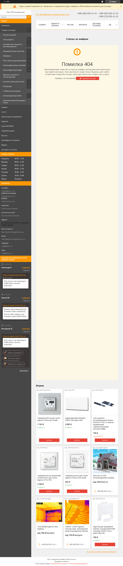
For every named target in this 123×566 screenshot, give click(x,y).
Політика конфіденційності (78, 564)
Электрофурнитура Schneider (14, 65)
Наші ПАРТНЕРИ (7, 126)
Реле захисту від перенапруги (14, 60)
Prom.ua (73, 559)
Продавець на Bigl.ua (61, 561)
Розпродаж (7, 86)
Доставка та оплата (9, 150)
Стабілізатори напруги (11, 91)
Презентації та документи (11, 117)
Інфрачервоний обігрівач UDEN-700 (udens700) (75, 419)
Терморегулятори (89, 78)
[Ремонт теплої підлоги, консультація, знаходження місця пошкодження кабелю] (77, 512)
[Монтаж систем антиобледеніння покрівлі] (105, 461)
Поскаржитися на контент (59, 564)
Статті (3, 112)
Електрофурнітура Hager (12, 70)
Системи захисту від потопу (13, 81)
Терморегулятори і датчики (13, 51)
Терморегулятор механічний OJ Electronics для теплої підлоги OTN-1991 (49, 478)
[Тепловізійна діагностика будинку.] (49, 512)
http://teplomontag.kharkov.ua (12, 232)
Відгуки (4, 145)
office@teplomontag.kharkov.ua (13, 239)
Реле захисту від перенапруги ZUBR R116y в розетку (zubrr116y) (15, 283)
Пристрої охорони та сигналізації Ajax (11, 76)
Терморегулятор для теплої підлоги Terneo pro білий (48, 419)
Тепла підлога (8, 39)
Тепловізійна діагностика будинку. (47, 528)
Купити (49, 440)
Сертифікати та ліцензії (10, 140)
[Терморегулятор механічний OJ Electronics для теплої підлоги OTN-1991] (49, 461)
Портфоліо (5, 25)
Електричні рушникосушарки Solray (14, 101)
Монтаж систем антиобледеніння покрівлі (103, 477)
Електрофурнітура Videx (12, 96)
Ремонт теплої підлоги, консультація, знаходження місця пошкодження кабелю (76, 529)
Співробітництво (7, 131)
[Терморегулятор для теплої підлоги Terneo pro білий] (49, 404)
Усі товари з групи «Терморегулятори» (101, 552)
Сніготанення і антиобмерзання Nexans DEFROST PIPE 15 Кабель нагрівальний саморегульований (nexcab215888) (103, 423)
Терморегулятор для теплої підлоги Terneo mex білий (76, 477)
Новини (4, 107)
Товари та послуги (8, 30)
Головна (42, 25)
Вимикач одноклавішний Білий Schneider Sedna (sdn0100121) (15, 310)
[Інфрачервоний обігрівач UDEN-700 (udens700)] (77, 404)
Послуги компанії (9, 35)
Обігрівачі (7, 56)
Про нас (4, 135)
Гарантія (4, 121)
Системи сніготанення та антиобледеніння (12, 45)
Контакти (83, 25)
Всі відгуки (24, 370)
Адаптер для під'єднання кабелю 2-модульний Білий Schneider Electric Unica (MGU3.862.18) (104, 530)
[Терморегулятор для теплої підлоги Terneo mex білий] (77, 461)
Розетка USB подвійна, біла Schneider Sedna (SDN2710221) (15, 315)
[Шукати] (28, 17)
